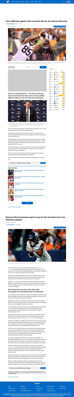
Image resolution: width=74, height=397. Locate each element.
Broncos (15, 281)
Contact (38, 386)
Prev (11, 67)
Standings (27, 1)
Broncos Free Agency (16, 206)
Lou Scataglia (10, 224)
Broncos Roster (15, 376)
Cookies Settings (51, 390)
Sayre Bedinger (11, 23)
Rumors (17, 1)
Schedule (22, 1)
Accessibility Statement (25, 390)
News (13, 1)
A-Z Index (38, 390)
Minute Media (8, 393)
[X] (65, 1)
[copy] (15, 26)
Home (9, 206)
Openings (22, 386)
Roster (32, 1)
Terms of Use (50, 388)
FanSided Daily (11, 388)
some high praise (30, 318)
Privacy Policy (39, 388)
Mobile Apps (63, 386)
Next (43, 67)
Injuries (36, 1)
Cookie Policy (63, 388)
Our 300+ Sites (50, 386)
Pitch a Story (23, 388)
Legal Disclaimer (12, 390)
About (9, 386)
